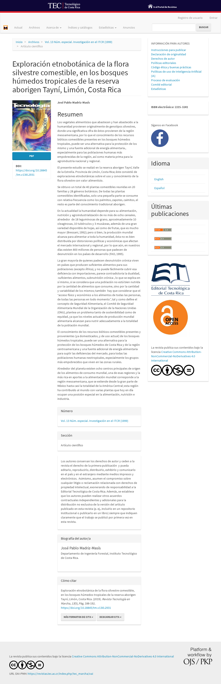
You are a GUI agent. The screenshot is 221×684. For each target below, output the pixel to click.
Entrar (214, 18)
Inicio (19, 42)
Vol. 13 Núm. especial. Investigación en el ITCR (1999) (78, 42)
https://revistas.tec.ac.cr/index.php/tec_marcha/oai (61, 674)
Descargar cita (109, 617)
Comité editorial (161, 84)
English (159, 179)
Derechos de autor (163, 59)
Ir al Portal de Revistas (165, 6)
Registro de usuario (190, 18)
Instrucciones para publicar (168, 50)
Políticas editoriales (163, 63)
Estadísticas (158, 89)
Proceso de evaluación (165, 80)
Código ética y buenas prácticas (171, 67)
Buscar (203, 27)
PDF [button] (31, 156)
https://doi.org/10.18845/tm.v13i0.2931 (86, 608)
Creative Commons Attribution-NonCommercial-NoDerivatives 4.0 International (176, 356)
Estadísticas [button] (106, 27)
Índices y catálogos (80, 27)
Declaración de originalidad (168, 54)
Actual (18, 27)
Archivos (34, 27)
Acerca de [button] (52, 27)
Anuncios (129, 27)
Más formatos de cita (78, 617)
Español (159, 188)
